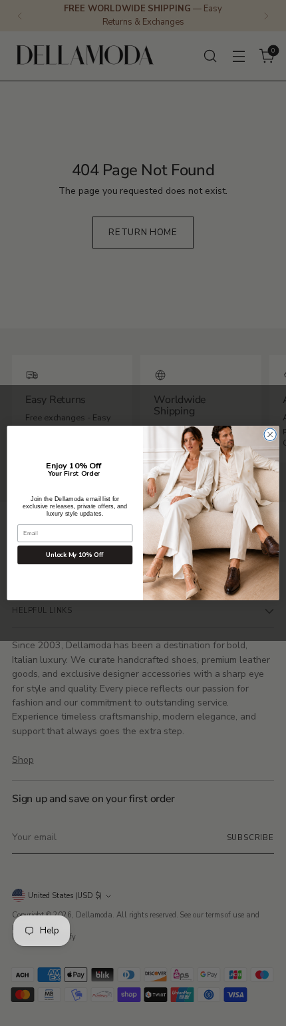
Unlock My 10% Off (75, 555)
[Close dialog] (270, 434)
